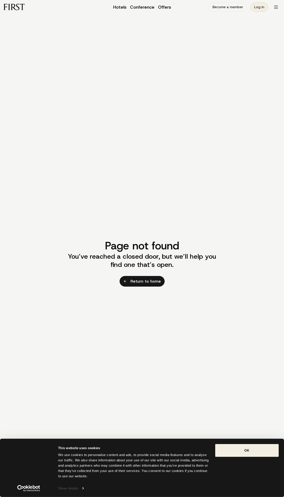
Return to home (145, 281)
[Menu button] (276, 7)
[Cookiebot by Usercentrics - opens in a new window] (28, 488)
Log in (259, 7)
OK (246, 450)
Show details (68, 488)
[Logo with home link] (38, 7)
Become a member (228, 7)
